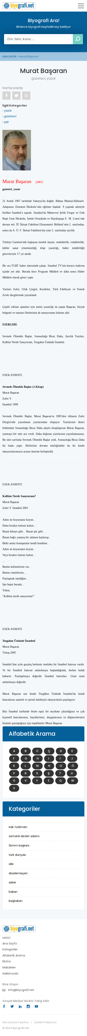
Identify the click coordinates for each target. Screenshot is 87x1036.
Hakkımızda (10, 974)
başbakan (15, 901)
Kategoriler (10, 949)
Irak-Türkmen (18, 827)
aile (11, 864)
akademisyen (18, 873)
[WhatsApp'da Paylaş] (26, 96)
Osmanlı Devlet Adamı (24, 836)
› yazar (7, 111)
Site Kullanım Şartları (15, 1022)
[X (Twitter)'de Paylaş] (16, 96)
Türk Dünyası (17, 855)
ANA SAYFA (9, 56)
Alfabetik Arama (13, 955)
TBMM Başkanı (19, 845)
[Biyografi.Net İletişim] (18, 928)
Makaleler (9, 967)
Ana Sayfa (9, 944)
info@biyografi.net (20, 990)
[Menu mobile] (81, 7)
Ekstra (6, 961)
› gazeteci (9, 116)
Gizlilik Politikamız (45, 1022)
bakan (13, 892)
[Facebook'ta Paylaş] (6, 96)
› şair (5, 122)
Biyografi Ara (18, 5)
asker (12, 882)
